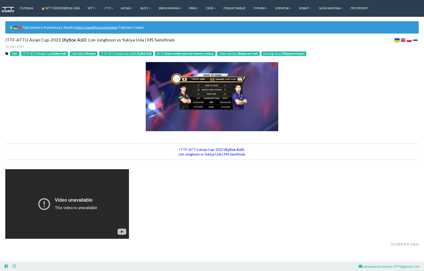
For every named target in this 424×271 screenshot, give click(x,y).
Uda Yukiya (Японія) (84, 53)
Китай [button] (126, 8)
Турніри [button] (259, 8)
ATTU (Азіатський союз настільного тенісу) (185, 53)
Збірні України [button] (168, 8)
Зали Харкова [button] (330, 8)
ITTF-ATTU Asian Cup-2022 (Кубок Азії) (126, 53)
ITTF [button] (107, 8)
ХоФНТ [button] (304, 8)
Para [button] (192, 8)
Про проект (359, 8)
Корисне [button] (282, 8)
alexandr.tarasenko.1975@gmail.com (391, 266)
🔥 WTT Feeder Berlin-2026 (60, 8)
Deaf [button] (210, 8)
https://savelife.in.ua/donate (96, 27)
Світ (15, 53)
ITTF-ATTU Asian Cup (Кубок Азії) (44, 53)
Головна (26, 8)
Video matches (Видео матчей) (238, 53)
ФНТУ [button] (144, 8)
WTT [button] (91, 8)
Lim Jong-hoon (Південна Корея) (284, 53)
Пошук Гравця (234, 8)
